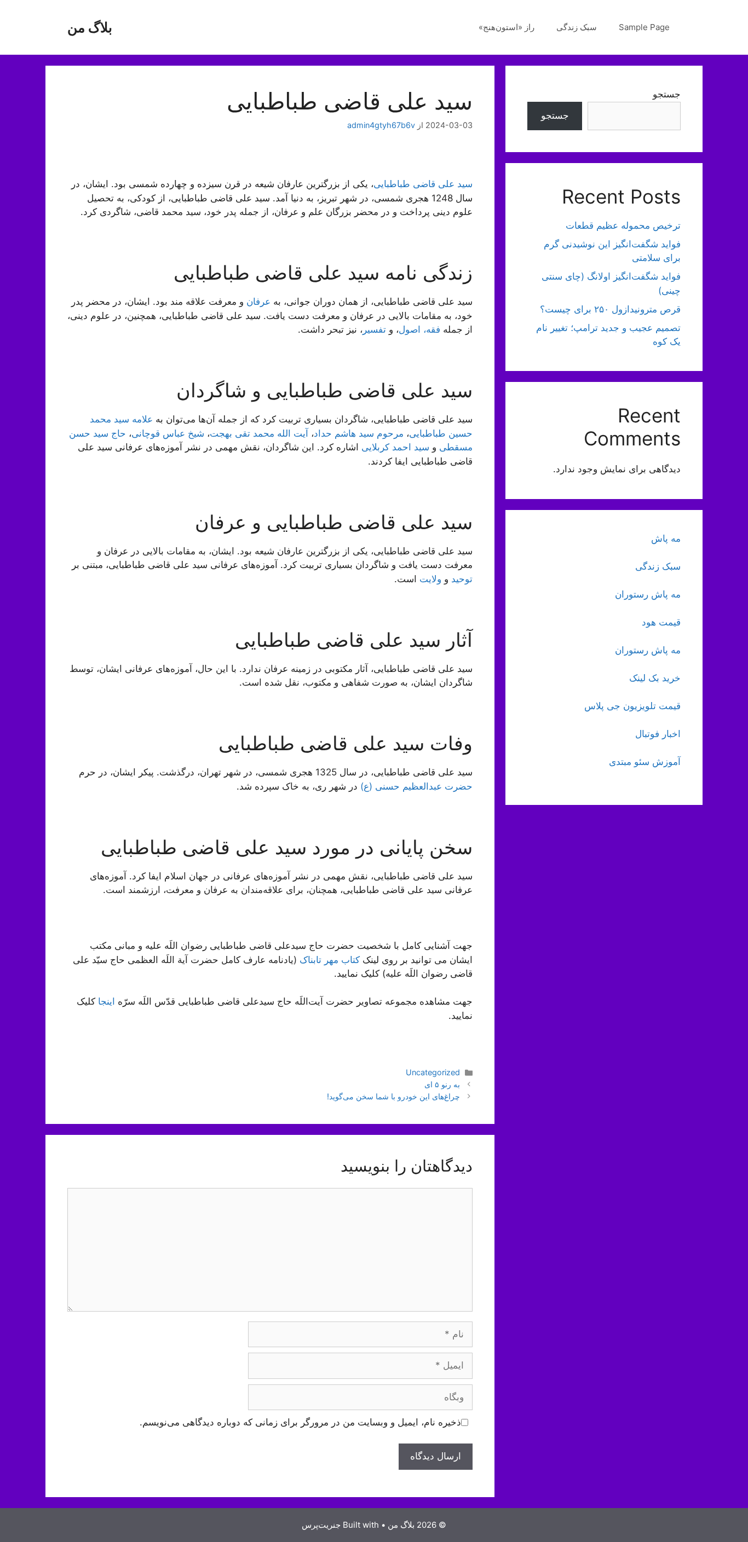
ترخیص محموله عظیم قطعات (623, 225)
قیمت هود (661, 622)
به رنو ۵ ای (442, 1084)
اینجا (106, 1001)
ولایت (430, 578)
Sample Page (644, 27)
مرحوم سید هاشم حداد (359, 433)
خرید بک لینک (655, 678)
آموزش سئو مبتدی (645, 761)
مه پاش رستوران (648, 594)
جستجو (667, 94)
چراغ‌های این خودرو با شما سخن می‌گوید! (393, 1096)
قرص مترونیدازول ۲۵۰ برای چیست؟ (610, 309)
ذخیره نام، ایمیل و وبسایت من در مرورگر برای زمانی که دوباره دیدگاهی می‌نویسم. (300, 1422)
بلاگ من (89, 27)
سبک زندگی (576, 27)
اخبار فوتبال (658, 733)
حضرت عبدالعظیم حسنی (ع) (416, 786)
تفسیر (374, 329)
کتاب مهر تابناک (330, 959)
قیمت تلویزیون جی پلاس (632, 705)
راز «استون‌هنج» (506, 27)
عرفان (258, 301)
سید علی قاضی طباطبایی (423, 183)
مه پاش (666, 538)
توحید (462, 578)
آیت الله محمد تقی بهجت (259, 433)
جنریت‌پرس (321, 1525)
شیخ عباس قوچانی (167, 433)
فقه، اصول (419, 329)
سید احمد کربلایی (395, 447)
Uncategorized (433, 1072)
